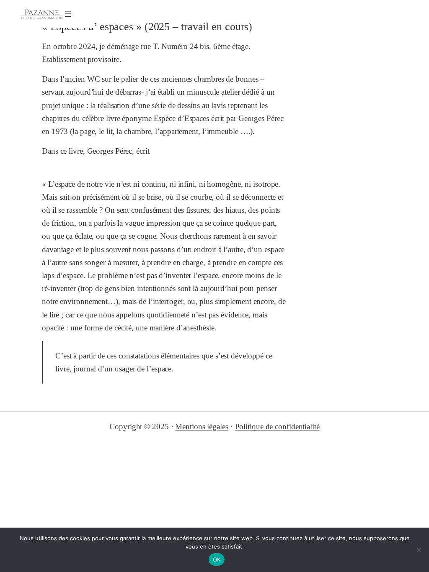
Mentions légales (201, 426)
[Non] (418, 550)
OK (217, 559)
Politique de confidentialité (277, 426)
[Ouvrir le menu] (68, 14)
